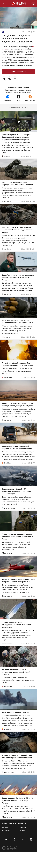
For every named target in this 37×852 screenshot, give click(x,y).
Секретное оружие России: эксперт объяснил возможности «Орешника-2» (17, 321)
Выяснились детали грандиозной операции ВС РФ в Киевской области (17, 447)
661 (34, 508)
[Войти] (33, 4)
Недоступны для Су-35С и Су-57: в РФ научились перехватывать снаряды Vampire (17, 800)
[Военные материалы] (18, 4)
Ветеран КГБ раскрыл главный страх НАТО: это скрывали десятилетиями (17, 756)
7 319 (33, 156)
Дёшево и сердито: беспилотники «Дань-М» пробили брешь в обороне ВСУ (18, 581)
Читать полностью (18, 71)
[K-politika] (2, 463)
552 (34, 817)
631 (34, 553)
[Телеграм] (6, 839)
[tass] (3, 32)
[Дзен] (31, 839)
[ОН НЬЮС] (2, 337)
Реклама (5, 827)
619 (34, 596)
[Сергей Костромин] (2, 201)
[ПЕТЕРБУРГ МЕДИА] (2, 508)
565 (34, 772)
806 (34, 377)
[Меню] (4, 4)
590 (34, 729)
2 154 (33, 201)
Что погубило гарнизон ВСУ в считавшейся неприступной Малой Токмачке (16, 672)
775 (34, 463)
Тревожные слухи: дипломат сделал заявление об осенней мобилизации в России (17, 536)
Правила (22, 830)
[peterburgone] (2, 596)
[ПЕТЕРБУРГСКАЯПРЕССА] (2, 772)
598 (34, 686)
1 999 (33, 249)
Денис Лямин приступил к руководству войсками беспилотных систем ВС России (18, 277)
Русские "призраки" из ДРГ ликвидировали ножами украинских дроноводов (16, 624)
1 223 (33, 294)
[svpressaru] (2, 377)
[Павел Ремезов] (2, 249)
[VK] (22, 839)
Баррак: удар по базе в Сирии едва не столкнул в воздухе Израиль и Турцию (17, 405)
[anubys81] (2, 156)
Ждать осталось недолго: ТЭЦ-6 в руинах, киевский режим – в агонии (16, 714)
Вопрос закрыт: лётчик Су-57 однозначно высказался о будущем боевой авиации (16, 491)
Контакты (23, 827)
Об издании (6, 830)
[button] (4, 78)
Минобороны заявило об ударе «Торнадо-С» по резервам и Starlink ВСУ (18, 183)
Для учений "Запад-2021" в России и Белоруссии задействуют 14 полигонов (17, 38)
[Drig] (2, 644)
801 (34, 420)
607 (34, 644)
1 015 (33, 337)
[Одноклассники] (14, 839)
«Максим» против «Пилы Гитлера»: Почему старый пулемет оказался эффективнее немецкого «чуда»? (16, 137)
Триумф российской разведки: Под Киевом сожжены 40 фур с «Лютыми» (17, 364)
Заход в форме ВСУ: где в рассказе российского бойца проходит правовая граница (18, 230)
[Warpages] (2, 553)
